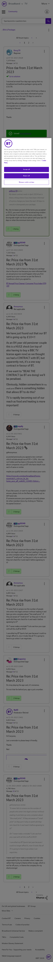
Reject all (26, 175)
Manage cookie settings (26, 182)
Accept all (26, 169)
